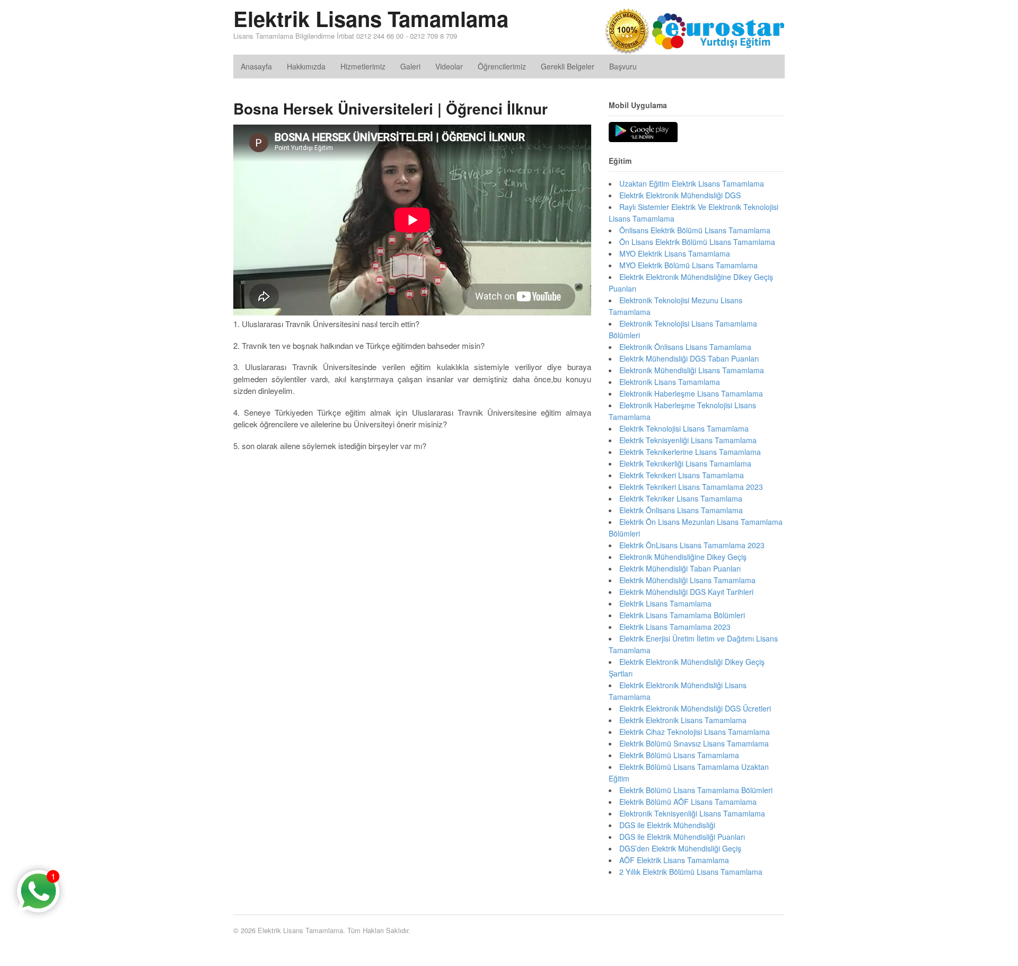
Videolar (449, 66)
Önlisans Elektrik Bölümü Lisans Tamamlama (694, 230)
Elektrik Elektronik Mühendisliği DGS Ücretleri (695, 708)
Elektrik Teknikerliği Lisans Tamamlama (685, 463)
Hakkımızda (306, 66)
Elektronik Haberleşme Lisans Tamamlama (691, 393)
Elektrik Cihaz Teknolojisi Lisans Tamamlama (694, 731)
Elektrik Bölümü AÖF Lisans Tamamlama (688, 801)
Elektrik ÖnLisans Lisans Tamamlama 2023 (692, 545)
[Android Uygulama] (643, 132)
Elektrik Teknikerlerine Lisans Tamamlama (690, 451)
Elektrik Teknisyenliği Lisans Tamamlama (688, 440)
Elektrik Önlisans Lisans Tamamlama (681, 510)
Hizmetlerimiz (362, 66)
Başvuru (623, 66)
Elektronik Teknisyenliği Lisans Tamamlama (692, 813)
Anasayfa (256, 66)
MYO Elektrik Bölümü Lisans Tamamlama (688, 265)
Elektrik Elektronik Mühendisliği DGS (680, 195)
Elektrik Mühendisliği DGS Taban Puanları (689, 358)
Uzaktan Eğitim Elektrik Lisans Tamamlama (691, 183)
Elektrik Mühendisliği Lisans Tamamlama (687, 580)
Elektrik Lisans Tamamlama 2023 (675, 626)
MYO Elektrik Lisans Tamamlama (674, 253)
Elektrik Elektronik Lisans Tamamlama (683, 720)
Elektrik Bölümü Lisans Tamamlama (679, 755)
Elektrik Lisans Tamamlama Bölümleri (682, 615)
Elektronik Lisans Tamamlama (669, 381)
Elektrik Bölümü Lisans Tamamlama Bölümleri (696, 790)
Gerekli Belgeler (567, 66)
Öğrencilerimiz (502, 66)
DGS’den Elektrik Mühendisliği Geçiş (680, 848)
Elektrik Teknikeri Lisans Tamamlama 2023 (691, 486)
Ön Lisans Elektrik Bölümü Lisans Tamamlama (697, 241)
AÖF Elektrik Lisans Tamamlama (674, 860)
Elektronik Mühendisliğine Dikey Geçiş (683, 556)
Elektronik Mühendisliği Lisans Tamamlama (691, 370)
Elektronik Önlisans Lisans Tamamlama (685, 346)
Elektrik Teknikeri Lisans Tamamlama (681, 475)
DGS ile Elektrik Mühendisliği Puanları (682, 836)
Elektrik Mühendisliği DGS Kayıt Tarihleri (686, 591)
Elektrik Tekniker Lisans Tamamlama (680, 498)
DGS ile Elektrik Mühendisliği (667, 825)
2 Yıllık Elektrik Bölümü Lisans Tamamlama (690, 871)
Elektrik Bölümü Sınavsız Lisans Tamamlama (694, 743)
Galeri (410, 66)
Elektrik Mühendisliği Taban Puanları (680, 568)
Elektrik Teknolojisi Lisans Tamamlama (684, 428)
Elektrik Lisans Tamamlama (370, 18)
